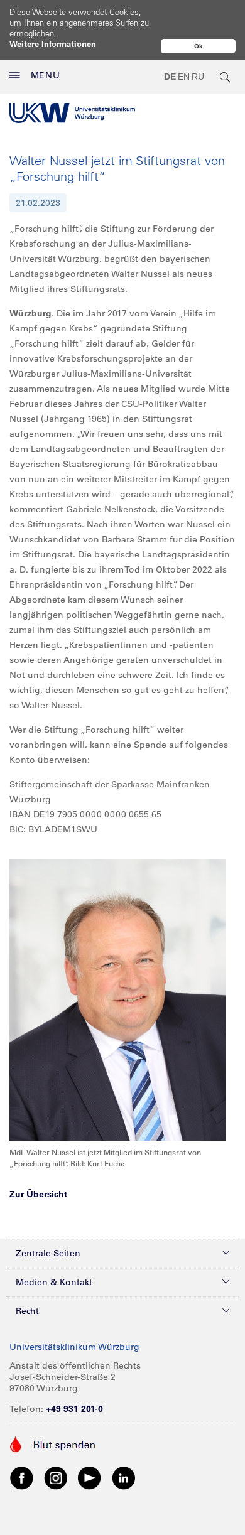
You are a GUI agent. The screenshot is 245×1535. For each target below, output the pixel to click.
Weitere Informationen (52, 43)
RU (198, 77)
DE (170, 77)
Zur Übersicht (38, 1194)
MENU (45, 75)
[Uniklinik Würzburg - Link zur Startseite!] (72, 113)
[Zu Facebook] (22, 1477)
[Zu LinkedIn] (123, 1477)
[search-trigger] (225, 77)
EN (184, 77)
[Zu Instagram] (55, 1477)
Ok (198, 46)
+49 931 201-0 (74, 1408)
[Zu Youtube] (89, 1477)
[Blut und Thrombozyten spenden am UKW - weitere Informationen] (53, 1443)
